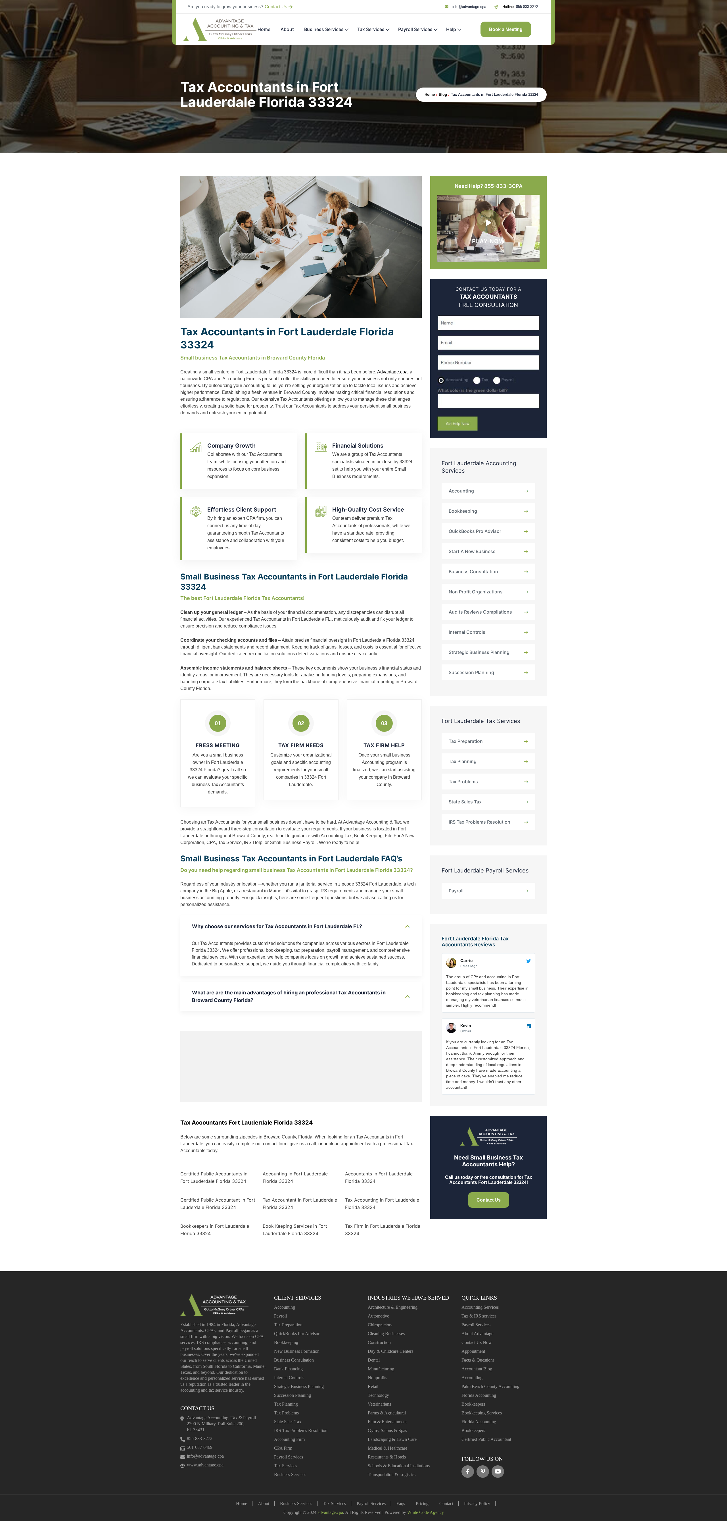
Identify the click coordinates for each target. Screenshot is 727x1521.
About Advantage (477, 1333)
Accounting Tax (336, 835)
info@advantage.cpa (469, 7)
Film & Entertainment (387, 1421)
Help (451, 29)
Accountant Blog (476, 1368)
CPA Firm (283, 1448)
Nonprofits (377, 1377)
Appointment (473, 1351)
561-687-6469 (199, 1447)
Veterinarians (379, 1404)
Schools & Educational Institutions (399, 1465)
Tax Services (371, 29)
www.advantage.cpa (205, 1464)
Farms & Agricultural (387, 1412)
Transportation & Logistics (391, 1474)
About (287, 29)
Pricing (422, 1503)
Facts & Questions (477, 1360)
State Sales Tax (465, 802)
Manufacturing (381, 1368)
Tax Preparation (466, 741)
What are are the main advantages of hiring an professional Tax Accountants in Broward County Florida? (289, 996)
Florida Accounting (478, 1395)
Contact (446, 1503)
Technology (378, 1395)
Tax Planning (463, 761)
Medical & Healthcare (387, 1448)
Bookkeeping (463, 511)
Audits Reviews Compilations (480, 612)
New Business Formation (296, 1351)
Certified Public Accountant (486, 1439)
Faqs (400, 1503)
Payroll (456, 891)
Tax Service (230, 842)
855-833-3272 (527, 7)
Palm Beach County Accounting (490, 1386)
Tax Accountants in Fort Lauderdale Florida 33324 (494, 95)
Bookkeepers (473, 1404)
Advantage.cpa (392, 371)
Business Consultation (473, 571)
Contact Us (276, 6)
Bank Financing (288, 1368)
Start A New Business (472, 551)
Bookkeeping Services (481, 1412)
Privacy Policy (477, 1503)
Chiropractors (380, 1324)
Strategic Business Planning (479, 652)
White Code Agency (425, 1512)
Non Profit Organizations (476, 592)
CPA (211, 842)
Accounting (461, 491)
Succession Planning (471, 672)
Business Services (324, 29)
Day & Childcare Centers (390, 1351)
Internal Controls (467, 632)
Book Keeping (368, 835)
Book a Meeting (506, 29)
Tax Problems (463, 781)
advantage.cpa (330, 1512)
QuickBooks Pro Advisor (475, 531)
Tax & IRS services (478, 1316)
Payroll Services (415, 29)
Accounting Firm (289, 1439)
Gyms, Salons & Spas (387, 1430)
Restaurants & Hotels (387, 1456)
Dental (374, 1360)
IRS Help (253, 842)
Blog (443, 95)
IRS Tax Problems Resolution (479, 822)
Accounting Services (480, 1307)
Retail (373, 1386)
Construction (379, 1342)
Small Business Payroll (293, 842)
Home (264, 29)
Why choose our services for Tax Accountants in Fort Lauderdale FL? (277, 926)
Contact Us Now (476, 1342)
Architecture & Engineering (392, 1307)
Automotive (378, 1316)
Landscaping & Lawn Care (392, 1439)
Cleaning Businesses (386, 1333)
